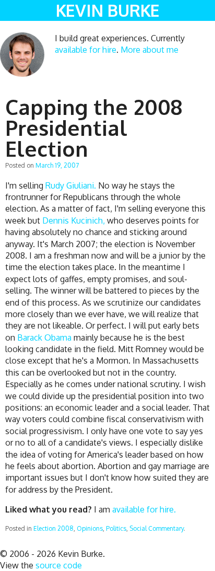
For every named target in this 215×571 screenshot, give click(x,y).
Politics (116, 528)
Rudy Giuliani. (70, 185)
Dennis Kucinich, (73, 220)
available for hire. (144, 509)
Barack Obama (44, 337)
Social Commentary (156, 528)
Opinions (90, 528)
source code (58, 565)
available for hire (85, 49)
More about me (149, 49)
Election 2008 (53, 528)
